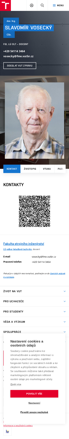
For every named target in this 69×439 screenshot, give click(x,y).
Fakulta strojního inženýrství (23, 244)
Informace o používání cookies (18, 425)
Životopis (30, 168)
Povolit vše (34, 394)
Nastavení (34, 403)
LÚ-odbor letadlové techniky (17, 249)
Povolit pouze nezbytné (34, 412)
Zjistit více (15, 384)
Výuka (47, 168)
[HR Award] (7, 431)
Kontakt (12, 168)
